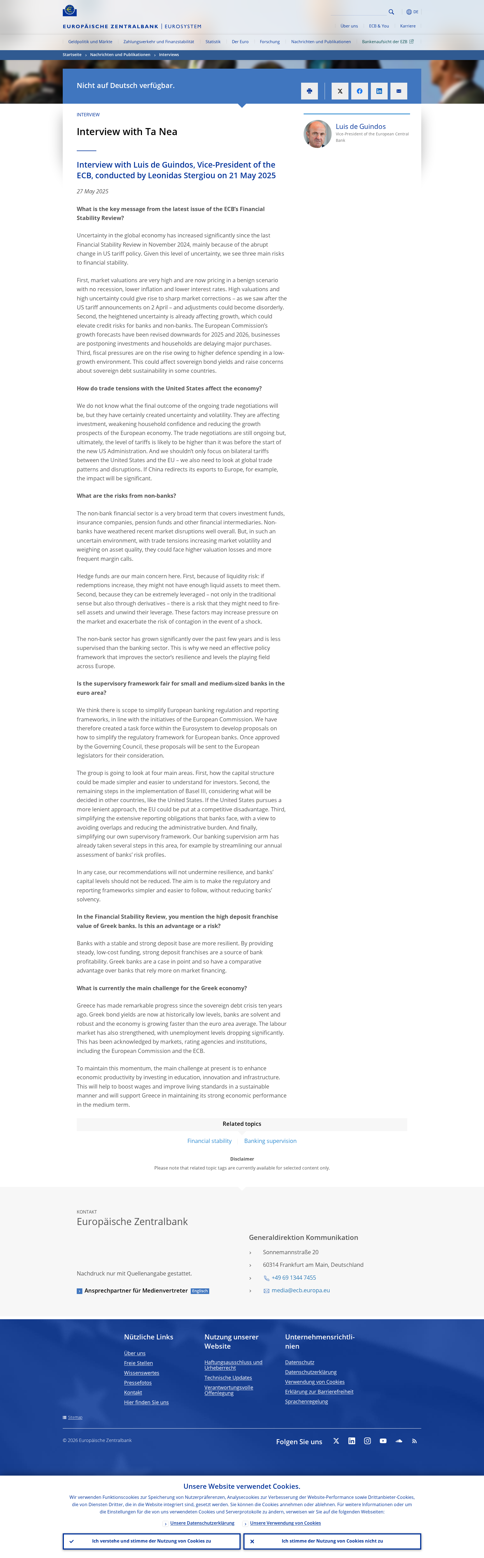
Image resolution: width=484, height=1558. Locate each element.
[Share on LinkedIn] (379, 91)
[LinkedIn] (352, 1441)
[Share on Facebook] (359, 91)
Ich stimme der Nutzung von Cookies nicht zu (332, 1541)
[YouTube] (383, 1441)
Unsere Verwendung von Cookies (285, 1523)
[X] (336, 1441)
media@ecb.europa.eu (301, 1291)
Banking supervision (270, 1141)
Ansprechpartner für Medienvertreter (136, 1291)
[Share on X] (340, 91)
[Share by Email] (398, 91)
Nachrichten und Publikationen (321, 42)
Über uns (349, 26)
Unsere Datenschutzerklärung (202, 1523)
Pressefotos (138, 1383)
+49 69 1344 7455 (294, 1278)
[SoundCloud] (399, 1441)
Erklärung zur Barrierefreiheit (319, 1392)
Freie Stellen (138, 1363)
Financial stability (209, 1141)
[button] (401, 12)
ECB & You (379, 26)
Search (391, 12)
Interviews (169, 55)
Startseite (72, 55)
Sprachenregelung (306, 1401)
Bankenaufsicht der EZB (384, 42)
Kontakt (133, 1392)
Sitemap (75, 1418)
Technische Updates (228, 1378)
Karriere (408, 26)
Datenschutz (299, 1362)
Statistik (213, 42)
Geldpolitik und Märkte (90, 42)
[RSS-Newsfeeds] (414, 1441)
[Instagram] (367, 1441)
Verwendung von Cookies (315, 1382)
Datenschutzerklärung (311, 1372)
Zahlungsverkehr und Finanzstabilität (159, 42)
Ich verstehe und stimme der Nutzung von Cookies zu (151, 1541)
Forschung (270, 42)
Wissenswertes (141, 1373)
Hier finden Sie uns (146, 1402)
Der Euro (240, 42)
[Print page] (309, 91)
